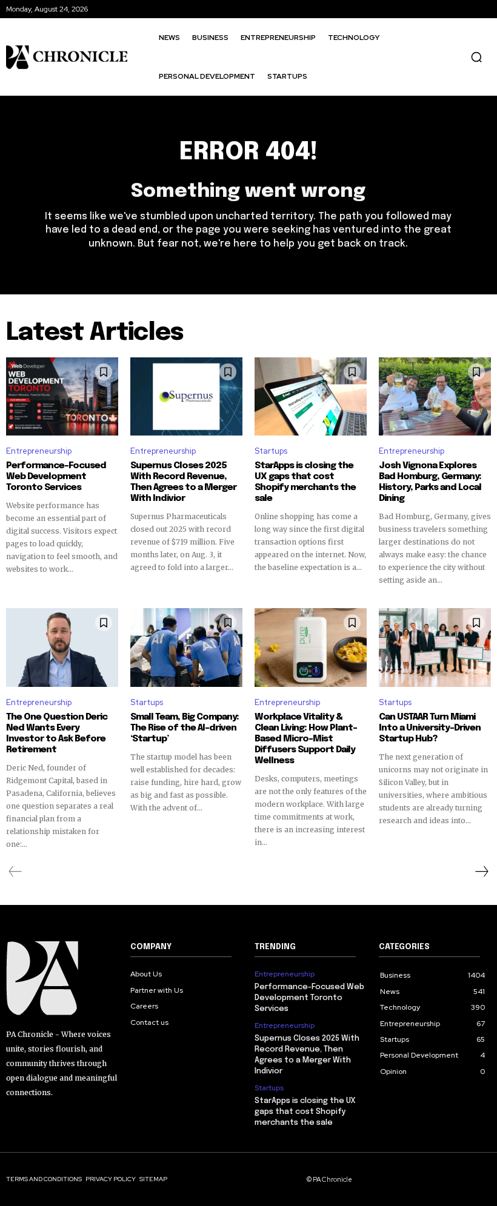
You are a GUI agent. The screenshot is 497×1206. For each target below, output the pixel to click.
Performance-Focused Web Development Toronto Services (56, 476)
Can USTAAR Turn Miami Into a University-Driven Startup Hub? (430, 728)
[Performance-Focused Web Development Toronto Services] (62, 396)
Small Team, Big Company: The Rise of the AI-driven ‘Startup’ (184, 728)
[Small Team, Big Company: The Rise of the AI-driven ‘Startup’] (186, 647)
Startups (271, 451)
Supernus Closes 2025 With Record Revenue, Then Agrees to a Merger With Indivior (183, 482)
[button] (476, 56)
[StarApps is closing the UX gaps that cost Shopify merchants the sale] (311, 396)
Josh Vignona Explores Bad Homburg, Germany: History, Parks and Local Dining (430, 482)
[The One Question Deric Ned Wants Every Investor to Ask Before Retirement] (62, 647)
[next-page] (481, 872)
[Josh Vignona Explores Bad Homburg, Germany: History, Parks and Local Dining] (435, 396)
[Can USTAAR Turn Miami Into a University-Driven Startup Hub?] (435, 647)
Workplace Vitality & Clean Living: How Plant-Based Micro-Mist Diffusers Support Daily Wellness (306, 739)
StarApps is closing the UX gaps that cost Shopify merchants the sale (305, 482)
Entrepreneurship (39, 451)
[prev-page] (15, 872)
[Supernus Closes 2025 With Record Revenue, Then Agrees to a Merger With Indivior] (186, 396)
